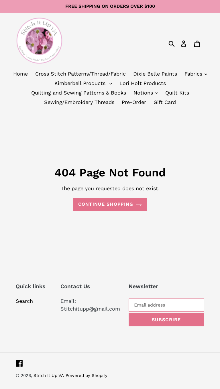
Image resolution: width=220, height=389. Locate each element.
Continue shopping (105, 204)
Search (24, 301)
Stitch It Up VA (49, 375)
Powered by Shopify (86, 375)
